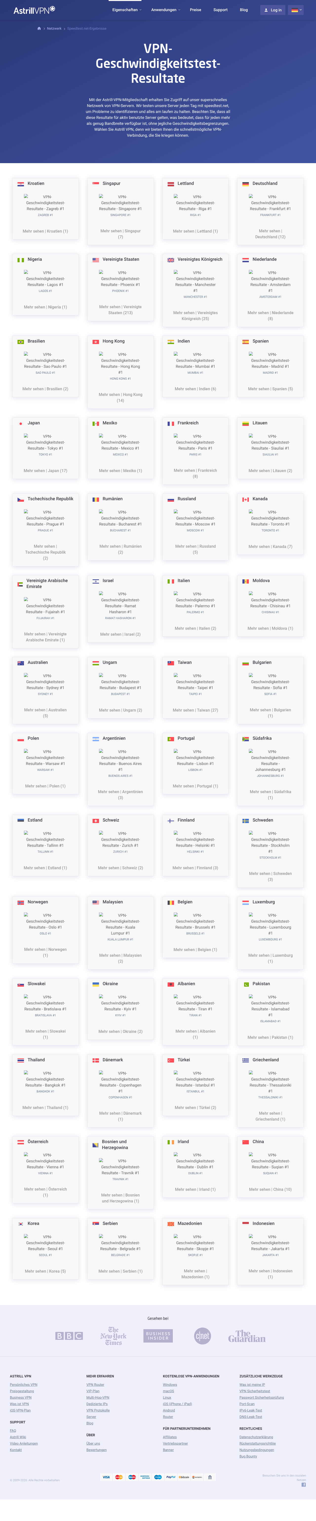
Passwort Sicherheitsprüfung (261, 1398)
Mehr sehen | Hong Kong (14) (120, 397)
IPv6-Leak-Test (250, 1410)
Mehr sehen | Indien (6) (195, 389)
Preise (195, 9)
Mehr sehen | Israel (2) (120, 634)
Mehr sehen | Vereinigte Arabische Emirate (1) (45, 637)
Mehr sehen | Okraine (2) (121, 1031)
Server (91, 1417)
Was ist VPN (19, 1404)
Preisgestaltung (22, 1391)
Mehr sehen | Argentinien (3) (120, 794)
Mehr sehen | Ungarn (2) (120, 710)
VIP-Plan (92, 1391)
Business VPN (21, 1398)
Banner (168, 1450)
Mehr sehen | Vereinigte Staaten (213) (120, 309)
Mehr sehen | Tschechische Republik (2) (45, 552)
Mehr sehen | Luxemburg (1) (270, 958)
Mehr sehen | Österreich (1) (45, 1192)
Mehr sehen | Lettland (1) (195, 231)
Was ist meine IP (252, 1385)
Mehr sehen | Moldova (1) (270, 628)
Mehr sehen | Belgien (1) (195, 949)
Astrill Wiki (18, 1437)
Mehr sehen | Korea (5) (45, 1271)
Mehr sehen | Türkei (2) (195, 1107)
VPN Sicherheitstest (254, 1391)
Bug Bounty (248, 1456)
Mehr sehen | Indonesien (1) (271, 1274)
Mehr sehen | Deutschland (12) (270, 234)
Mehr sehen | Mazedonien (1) (195, 1274)
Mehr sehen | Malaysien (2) (120, 958)
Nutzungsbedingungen (256, 1450)
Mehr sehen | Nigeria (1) (45, 307)
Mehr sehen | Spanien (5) (270, 389)
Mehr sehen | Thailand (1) (45, 1107)
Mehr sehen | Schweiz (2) (120, 868)
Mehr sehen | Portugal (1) (195, 786)
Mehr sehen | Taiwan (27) (195, 710)
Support (221, 9)
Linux (167, 1398)
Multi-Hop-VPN (97, 1398)
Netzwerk (54, 29)
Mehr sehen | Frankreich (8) (195, 473)
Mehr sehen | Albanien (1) (196, 1034)
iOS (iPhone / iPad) (177, 1404)
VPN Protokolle (98, 1410)
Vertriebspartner (175, 1444)
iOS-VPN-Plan (20, 1410)
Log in (276, 10)
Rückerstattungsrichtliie (257, 1444)
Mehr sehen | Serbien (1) (121, 1271)
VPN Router (95, 1385)
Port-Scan (247, 1404)
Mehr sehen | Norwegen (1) (45, 952)
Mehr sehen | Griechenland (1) (270, 1116)
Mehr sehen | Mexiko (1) (120, 470)
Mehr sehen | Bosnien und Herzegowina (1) (120, 1198)
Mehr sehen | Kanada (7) (271, 546)
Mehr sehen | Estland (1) (45, 868)
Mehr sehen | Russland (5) (195, 549)
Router (168, 1417)
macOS (168, 1391)
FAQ (13, 1431)
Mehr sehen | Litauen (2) (270, 470)
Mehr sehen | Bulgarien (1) (270, 713)
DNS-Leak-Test (250, 1417)
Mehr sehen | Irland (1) (195, 1189)
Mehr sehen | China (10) (270, 1189)
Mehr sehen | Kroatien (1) (45, 231)
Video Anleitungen (24, 1444)
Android (169, 1410)
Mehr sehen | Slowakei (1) (45, 1034)
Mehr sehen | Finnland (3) (195, 868)
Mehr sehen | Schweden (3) (270, 876)
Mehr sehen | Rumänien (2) (120, 549)
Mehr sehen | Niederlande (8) (271, 315)
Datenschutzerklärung (256, 1437)
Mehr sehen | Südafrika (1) (270, 794)
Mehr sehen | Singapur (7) (120, 234)
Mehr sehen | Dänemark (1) (120, 1116)
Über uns (93, 1444)
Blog (244, 9)
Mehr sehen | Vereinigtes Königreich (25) (195, 315)
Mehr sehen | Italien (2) (195, 628)
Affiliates (170, 1437)
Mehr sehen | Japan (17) (45, 470)
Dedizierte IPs (97, 1404)
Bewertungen (96, 1450)
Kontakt (16, 1450)
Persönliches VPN (23, 1385)
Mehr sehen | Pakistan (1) (270, 1037)
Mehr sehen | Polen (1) (45, 786)
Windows (170, 1385)
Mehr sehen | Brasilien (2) (45, 389)
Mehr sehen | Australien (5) (45, 713)
